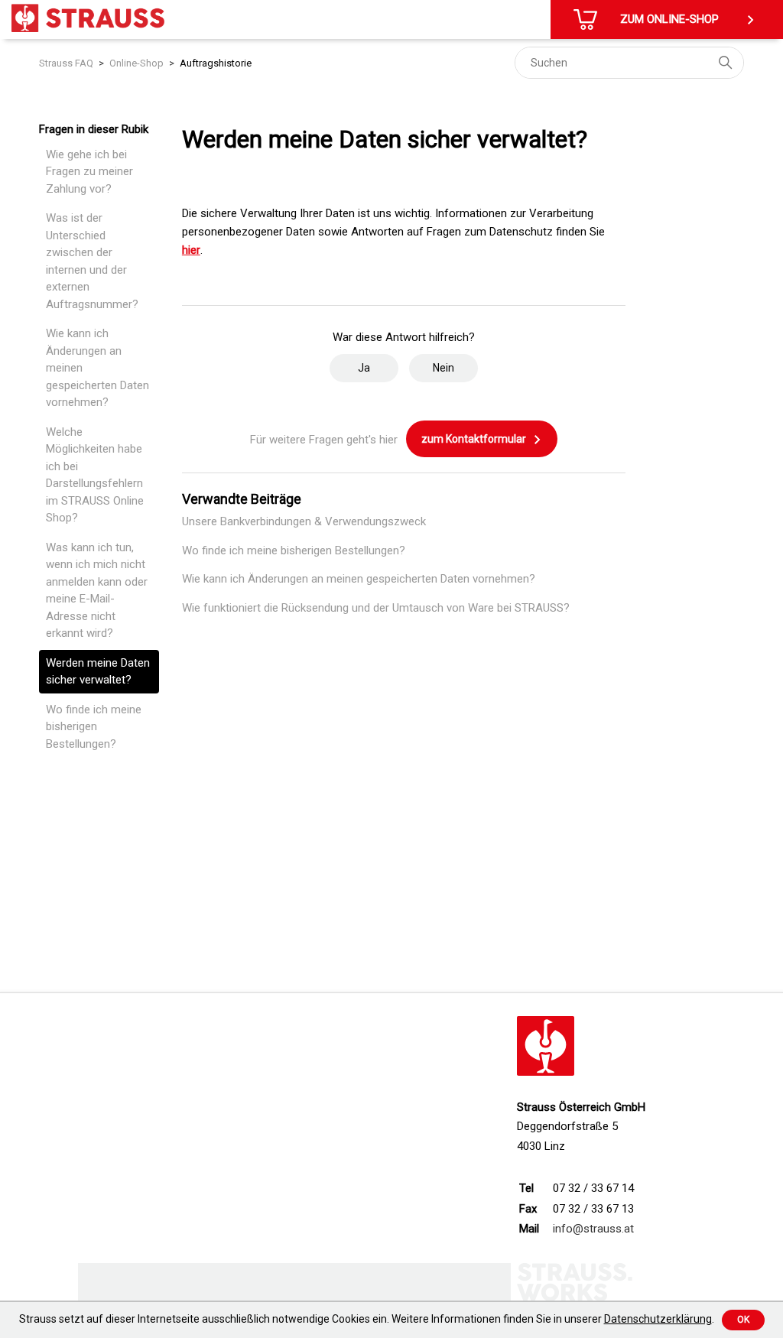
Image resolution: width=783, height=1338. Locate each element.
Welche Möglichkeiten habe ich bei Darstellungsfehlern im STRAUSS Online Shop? (95, 475)
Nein (443, 368)
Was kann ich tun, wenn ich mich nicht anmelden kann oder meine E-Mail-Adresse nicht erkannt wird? (97, 591)
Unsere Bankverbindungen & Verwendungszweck (304, 521)
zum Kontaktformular (474, 439)
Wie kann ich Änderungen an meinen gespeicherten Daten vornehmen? (97, 367)
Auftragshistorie (216, 63)
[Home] (87, 18)
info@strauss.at (593, 1229)
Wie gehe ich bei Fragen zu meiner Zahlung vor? (89, 172)
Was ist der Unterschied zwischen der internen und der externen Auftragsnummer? (92, 261)
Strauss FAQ (66, 63)
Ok (743, 1319)
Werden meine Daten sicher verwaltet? (98, 671)
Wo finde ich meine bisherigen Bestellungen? (93, 727)
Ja (364, 368)
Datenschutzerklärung (658, 1319)
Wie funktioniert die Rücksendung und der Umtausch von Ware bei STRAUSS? (376, 608)
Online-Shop (136, 63)
